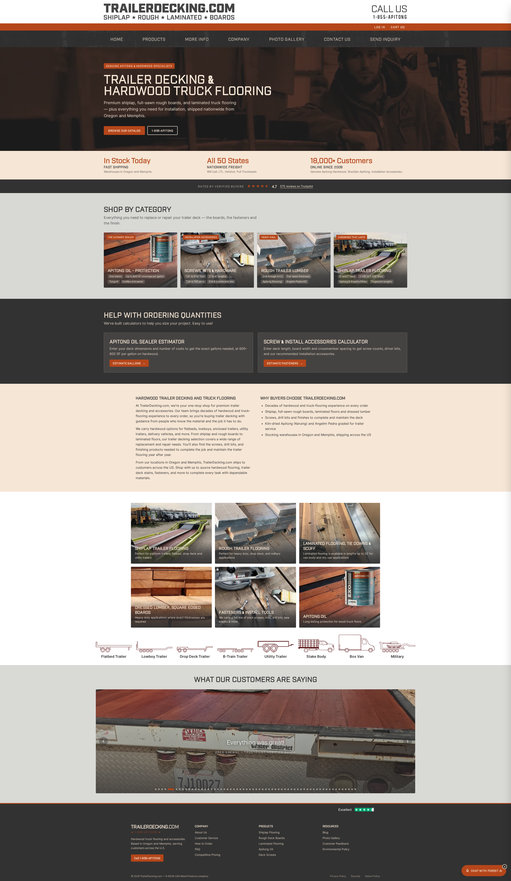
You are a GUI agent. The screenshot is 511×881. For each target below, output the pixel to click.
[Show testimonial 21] (224, 789)
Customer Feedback (336, 843)
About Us (201, 832)
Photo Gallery (287, 38)
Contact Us (337, 38)
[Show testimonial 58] (342, 789)
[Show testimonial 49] (314, 789)
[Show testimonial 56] (336, 789)
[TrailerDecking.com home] (169, 12)
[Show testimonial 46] (304, 789)
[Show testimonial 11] (192, 789)
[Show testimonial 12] (195, 789)
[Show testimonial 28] (247, 789)
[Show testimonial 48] (310, 789)
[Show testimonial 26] (240, 789)
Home (116, 38)
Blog (325, 832)
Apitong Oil (266, 849)
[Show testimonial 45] (301, 789)
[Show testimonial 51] (320, 789)
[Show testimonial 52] (323, 789)
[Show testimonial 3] (162, 789)
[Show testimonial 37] (275, 789)
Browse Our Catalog (124, 130)
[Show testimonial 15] (205, 789)
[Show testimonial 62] (355, 789)
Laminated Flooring (271, 843)
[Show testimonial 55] (333, 789)
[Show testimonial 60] (349, 789)
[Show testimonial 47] (307, 789)
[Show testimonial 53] (326, 789)
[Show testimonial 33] (262, 789)
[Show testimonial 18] (215, 789)
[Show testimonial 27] (243, 789)
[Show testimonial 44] (298, 789)
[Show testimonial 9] (186, 789)
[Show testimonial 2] (159, 789)
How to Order (203, 843)
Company (239, 38)
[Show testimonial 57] (339, 789)
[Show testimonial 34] (266, 789)
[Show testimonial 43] (294, 789)
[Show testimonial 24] (234, 789)
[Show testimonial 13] (199, 789)
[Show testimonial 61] (352, 789)
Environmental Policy (336, 849)
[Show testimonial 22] (227, 789)
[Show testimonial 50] (317, 789)
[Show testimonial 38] (278, 789)
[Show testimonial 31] (256, 789)
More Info (197, 38)
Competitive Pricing (207, 854)
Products (154, 38)
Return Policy (372, 876)
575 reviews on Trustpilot (296, 186)
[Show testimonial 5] (171, 789)
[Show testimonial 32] (259, 789)
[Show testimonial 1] (155, 789)
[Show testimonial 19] (218, 789)
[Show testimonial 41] (288, 789)
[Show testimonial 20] (221, 789)
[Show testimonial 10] (189, 789)
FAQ (197, 849)
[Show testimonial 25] (237, 789)
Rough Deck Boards (272, 838)
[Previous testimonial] (103, 741)
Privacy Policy (338, 876)
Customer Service (206, 838)
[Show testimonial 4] (165, 789)
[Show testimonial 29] (250, 789)
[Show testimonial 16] (208, 789)
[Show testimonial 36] (272, 789)
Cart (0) (398, 27)
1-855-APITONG (162, 130)
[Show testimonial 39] (282, 789)
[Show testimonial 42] (291, 789)
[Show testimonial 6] (176, 789)
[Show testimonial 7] (179, 789)
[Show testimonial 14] (202, 789)
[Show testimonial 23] (231, 789)
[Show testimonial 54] (330, 789)
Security (355, 876)
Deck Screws (267, 854)
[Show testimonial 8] (183, 789)
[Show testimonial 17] (211, 789)
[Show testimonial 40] (285, 789)
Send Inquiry (385, 38)
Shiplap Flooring (269, 832)
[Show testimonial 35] (269, 789)
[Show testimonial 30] (253, 789)
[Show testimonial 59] (346, 789)
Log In (379, 27)
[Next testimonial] (407, 741)
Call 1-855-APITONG (147, 858)
